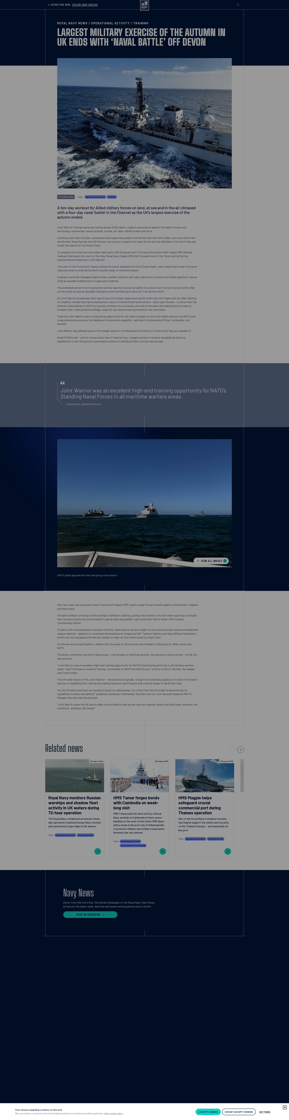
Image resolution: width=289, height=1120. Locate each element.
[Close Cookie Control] (285, 1107)
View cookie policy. (113, 1113)
